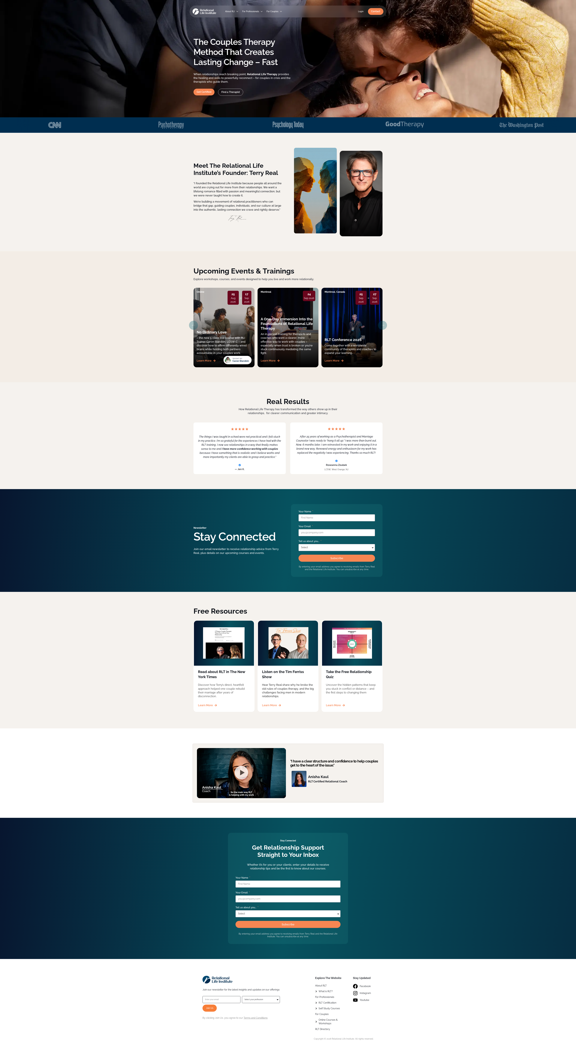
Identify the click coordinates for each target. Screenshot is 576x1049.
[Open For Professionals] (261, 11)
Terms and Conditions (256, 1017)
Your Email (304, 526)
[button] (193, 325)
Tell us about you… (309, 541)
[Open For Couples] (281, 11)
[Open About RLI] (237, 11)
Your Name (305, 511)
